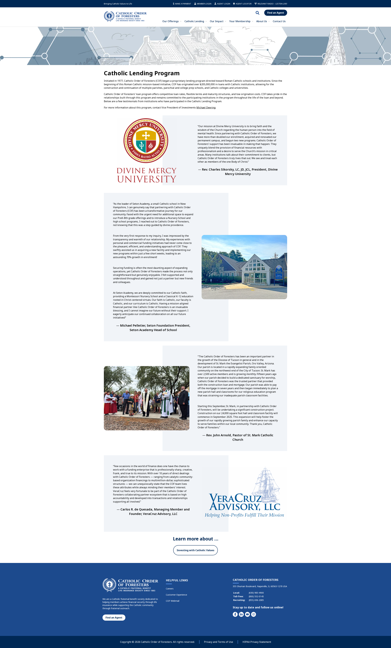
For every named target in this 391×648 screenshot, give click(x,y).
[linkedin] (241, 614)
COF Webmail (172, 600)
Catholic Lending (194, 21)
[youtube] (247, 614)
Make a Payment (183, 3)
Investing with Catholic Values (195, 550)
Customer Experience (176, 594)
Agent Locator (244, 3)
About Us (261, 21)
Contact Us (279, 21)
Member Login (204, 3)
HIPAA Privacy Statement (257, 642)
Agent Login (223, 3)
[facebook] (235, 614)
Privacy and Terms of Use (218, 642)
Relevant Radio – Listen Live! (272, 3)
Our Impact (216, 21)
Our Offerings (170, 21)
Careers (170, 588)
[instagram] (253, 614)
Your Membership (239, 21)
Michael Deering (206, 107)
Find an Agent (275, 12)
